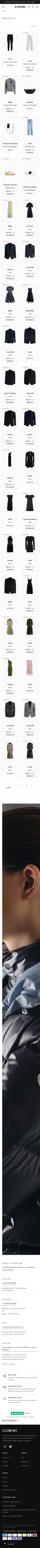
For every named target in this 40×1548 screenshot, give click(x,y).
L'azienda (6, 1458)
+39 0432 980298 (9, 1283)
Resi (22, 1458)
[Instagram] (5, 1447)
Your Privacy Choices (10, 1490)
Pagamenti (25, 1462)
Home (4, 11)
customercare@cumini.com (12, 1327)
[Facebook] (11, 1447)
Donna (5, 1478)
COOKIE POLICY (32, 1531)
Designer (6, 1486)
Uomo (5, 1482)
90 (27, 785)
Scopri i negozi (8, 1364)
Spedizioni (25, 1466)
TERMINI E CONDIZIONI (9, 1531)
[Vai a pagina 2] (31, 785)
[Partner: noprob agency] (20, 1543)
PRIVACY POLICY (21, 1531)
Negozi (5, 1462)
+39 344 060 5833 (9, 1303)
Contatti (5, 1466)
